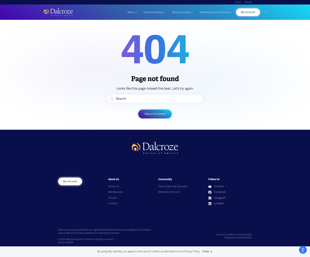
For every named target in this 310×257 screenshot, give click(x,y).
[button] (265, 12)
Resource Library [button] (181, 12)
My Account (70, 181)
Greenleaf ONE (244, 237)
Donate (248, 2)
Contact (113, 203)
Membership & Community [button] (214, 12)
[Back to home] (58, 12)
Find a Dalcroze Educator (173, 186)
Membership (115, 192)
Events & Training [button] (153, 12)
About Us (113, 186)
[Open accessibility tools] (303, 250)
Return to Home (155, 114)
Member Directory (169, 192)
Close (205, 251)
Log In (238, 2)
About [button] (130, 12)
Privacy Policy (245, 234)
